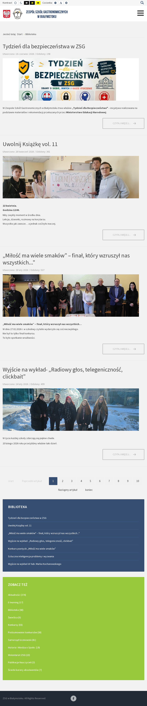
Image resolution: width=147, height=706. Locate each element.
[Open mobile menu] (140, 13)
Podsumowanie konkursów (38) (24, 632)
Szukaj (142, 2)
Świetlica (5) (14, 617)
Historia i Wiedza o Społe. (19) (24, 647)
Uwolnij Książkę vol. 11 (30, 144)
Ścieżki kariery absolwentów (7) (25, 670)
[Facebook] (73, 698)
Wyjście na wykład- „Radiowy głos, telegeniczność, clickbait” (63, 373)
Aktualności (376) (17, 594)
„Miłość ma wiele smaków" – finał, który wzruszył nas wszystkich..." (66, 259)
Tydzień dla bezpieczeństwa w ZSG (44, 46)
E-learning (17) (15, 602)
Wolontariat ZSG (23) (19, 655)
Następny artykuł (67, 490)
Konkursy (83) (15, 624)
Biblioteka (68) (15, 610)
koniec (89, 490)
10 (137, 481)
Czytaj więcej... (122, 123)
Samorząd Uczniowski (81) (22, 640)
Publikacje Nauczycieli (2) (21, 662)
